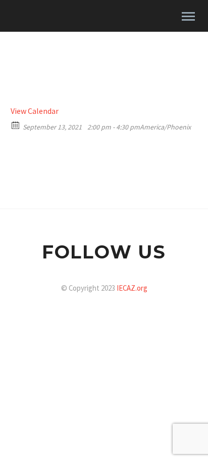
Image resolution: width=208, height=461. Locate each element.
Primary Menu (188, 16)
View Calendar (35, 111)
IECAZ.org (132, 288)
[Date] (16, 124)
